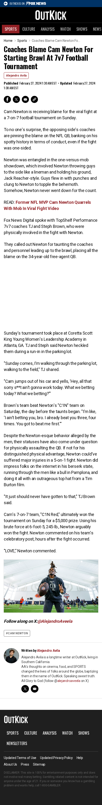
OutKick (51, 15)
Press (25, 764)
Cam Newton (18, 633)
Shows (81, 29)
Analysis (48, 29)
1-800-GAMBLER (50, 785)
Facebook (7, 99)
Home (8, 41)
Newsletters (17, 743)
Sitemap (39, 764)
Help (80, 758)
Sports (11, 29)
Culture (28, 29)
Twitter (16, 99)
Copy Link (34, 99)
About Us (10, 764)
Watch (65, 29)
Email (25, 99)
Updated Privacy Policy (56, 758)
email (34, 689)
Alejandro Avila (16, 75)
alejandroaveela (68, 681)
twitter (25, 689)
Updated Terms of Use (20, 758)
